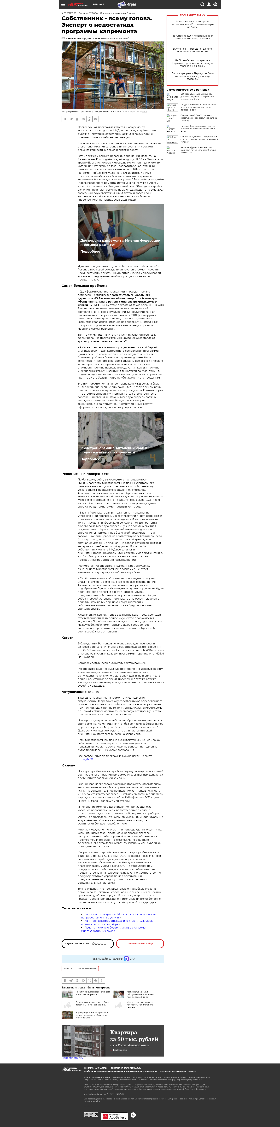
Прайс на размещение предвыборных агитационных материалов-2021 (120, 1071)
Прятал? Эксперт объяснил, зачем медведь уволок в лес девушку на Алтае (198, 128)
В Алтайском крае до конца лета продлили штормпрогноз (192, 50)
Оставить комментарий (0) (140, 944)
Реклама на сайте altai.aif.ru (126, 1068)
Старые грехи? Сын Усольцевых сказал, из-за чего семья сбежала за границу (199, 118)
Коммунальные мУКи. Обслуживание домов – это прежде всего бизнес (140, 994)
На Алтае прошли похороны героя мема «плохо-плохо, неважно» (192, 37)
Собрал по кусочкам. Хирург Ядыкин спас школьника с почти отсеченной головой (199, 139)
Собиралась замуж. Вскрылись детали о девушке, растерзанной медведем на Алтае (197, 96)
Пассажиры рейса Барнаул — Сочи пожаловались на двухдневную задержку (192, 76)
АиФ (144, 111)
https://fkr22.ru (87, 759)
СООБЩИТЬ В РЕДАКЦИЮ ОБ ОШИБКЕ (178, 1071)
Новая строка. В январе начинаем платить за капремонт (93, 993)
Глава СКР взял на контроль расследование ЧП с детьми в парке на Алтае (192, 24)
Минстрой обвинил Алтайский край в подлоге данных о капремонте (113, 450)
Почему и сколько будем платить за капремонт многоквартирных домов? (115, 929)
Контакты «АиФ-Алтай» (95, 1068)
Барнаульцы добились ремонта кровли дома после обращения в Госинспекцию (92, 1015)
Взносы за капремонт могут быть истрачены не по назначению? (92, 1003)
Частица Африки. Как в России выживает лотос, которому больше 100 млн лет (198, 150)
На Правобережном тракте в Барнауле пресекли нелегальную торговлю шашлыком (192, 63)
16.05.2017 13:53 (69, 13)
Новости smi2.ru (72, 1057)
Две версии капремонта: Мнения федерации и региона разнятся (120, 243)
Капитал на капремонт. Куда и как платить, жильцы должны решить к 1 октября (117, 922)
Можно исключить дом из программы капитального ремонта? (140, 1005)
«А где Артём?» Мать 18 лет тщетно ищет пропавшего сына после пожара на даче (198, 107)
